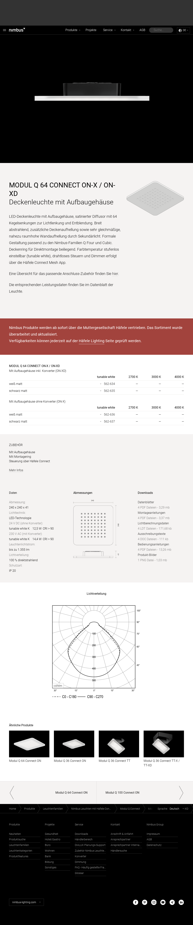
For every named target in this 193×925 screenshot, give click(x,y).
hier (115, 273)
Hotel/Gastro (52, 839)
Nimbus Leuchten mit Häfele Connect (92, 808)
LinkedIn (181, 902)
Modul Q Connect (130, 808)
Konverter (80, 856)
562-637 (109, 421)
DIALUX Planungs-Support (90, 845)
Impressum (153, 834)
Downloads (81, 834)
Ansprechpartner (120, 839)
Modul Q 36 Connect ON (70, 761)
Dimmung (80, 862)
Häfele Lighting (91, 341)
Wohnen (50, 850)
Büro (48, 845)
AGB (142, 30)
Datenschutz (154, 845)
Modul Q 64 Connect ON (25, 761)
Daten (13, 493)
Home (12, 808)
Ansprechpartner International (126, 845)
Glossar (79, 873)
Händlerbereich (84, 839)
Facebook (135, 902)
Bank (48, 856)
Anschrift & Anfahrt (122, 834)
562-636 (109, 414)
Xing (172, 902)
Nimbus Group (155, 824)
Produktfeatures (18, 856)
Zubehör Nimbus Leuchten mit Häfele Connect (90, 850)
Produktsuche (17, 839)
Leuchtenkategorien (20, 850)
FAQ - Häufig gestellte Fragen (90, 867)
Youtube (163, 902)
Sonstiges (50, 867)
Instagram (154, 902)
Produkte (71, 30)
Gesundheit (51, 834)
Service (108, 30)
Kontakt (126, 30)
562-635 (109, 391)
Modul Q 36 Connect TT (114, 761)
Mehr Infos (16, 470)
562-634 (109, 384)
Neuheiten (15, 834)
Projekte (91, 30)
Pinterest (144, 902)
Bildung (49, 862)
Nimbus (21, 30)
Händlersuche (119, 850)
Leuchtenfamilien (53, 808)
